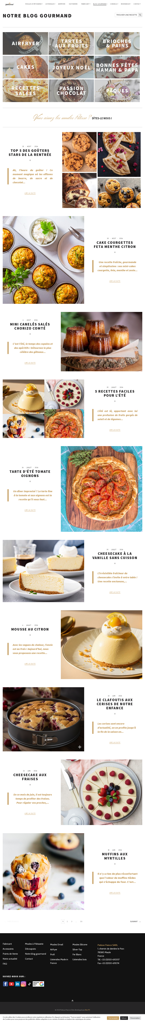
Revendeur (125, 4)
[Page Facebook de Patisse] (6, 985)
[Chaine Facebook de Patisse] (12, 985)
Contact (137, 4)
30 (82, 921)
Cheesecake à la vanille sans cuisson (114, 555)
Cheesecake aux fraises (30, 777)
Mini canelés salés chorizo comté (30, 326)
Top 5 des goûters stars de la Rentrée (30, 152)
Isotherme (73, 4)
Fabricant (85, 4)
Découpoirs (30, 948)
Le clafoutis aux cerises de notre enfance (115, 704)
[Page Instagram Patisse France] (24, 985)
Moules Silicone (79, 944)
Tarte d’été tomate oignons (30, 473)
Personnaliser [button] (135, 1018)
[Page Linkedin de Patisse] (18, 985)
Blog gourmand (99, 4)
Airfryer (61, 4)
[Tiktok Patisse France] (30, 985)
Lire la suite (30, 193)
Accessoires (8, 948)
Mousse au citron (30, 629)
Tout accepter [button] (113, 1018)
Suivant (134, 921)
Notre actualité (10, 958)
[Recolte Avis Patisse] (38, 985)
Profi (52, 954)
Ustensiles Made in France (59, 961)
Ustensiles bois (79, 959)
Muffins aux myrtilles (115, 856)
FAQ (5, 963)
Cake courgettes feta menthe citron (115, 244)
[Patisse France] (10, 4)
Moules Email (56, 944)
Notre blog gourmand (35, 953)
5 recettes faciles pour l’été (115, 393)
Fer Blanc (76, 954)
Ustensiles (49, 4)
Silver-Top (77, 949)
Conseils (113, 4)
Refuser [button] (124, 1018)
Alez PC (87, 1010)
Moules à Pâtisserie (33, 4)
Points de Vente (10, 953)
